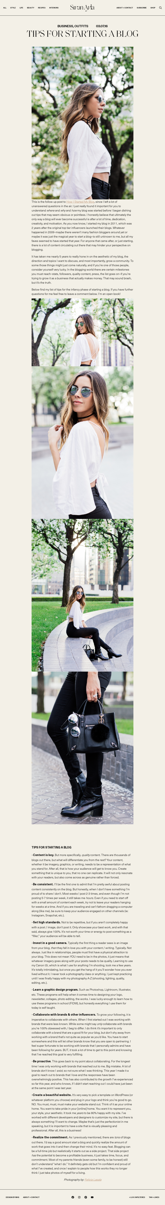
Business (65, 26)
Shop (152, 7)
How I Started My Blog (80, 201)
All (4, 7)
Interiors (53, 7)
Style (13, 7)
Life (21, 7)
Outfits (81, 26)
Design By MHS (12, 1197)
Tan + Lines (154, 1197)
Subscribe (142, 7)
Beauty (30, 7)
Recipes (41, 7)
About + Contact (124, 7)
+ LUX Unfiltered (137, 1197)
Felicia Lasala (93, 1179)
